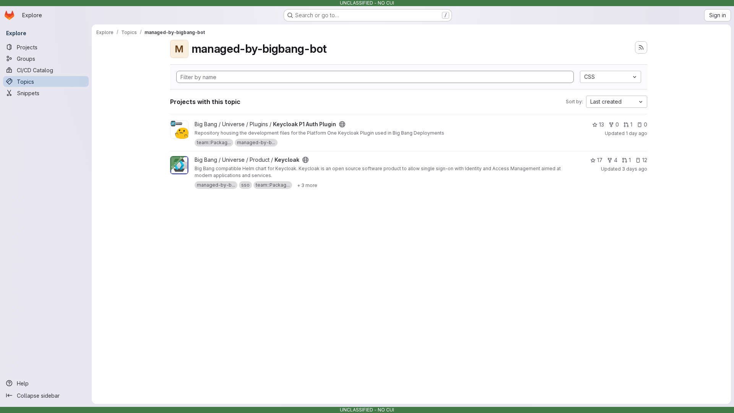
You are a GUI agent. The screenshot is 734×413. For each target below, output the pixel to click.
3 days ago (634, 169)
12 (644, 160)
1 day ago (636, 133)
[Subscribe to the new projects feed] (641, 47)
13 (601, 124)
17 (599, 160)
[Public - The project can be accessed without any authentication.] (342, 124)
